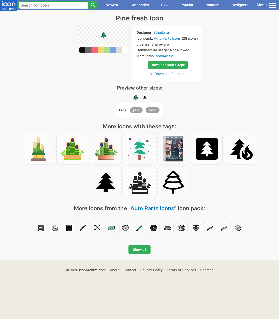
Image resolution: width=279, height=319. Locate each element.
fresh (152, 110)
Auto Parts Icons (167, 38)
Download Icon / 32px (168, 65)
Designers (240, 5)
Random (212, 5)
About (114, 270)
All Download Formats (167, 74)
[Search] (92, 5)
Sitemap (206, 270)
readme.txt (164, 56)
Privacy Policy (151, 270)
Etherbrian (162, 32)
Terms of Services (181, 270)
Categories (140, 5)
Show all (139, 249)
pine (136, 110)
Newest (112, 5)
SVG (164, 5)
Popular (187, 5)
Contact (130, 270)
